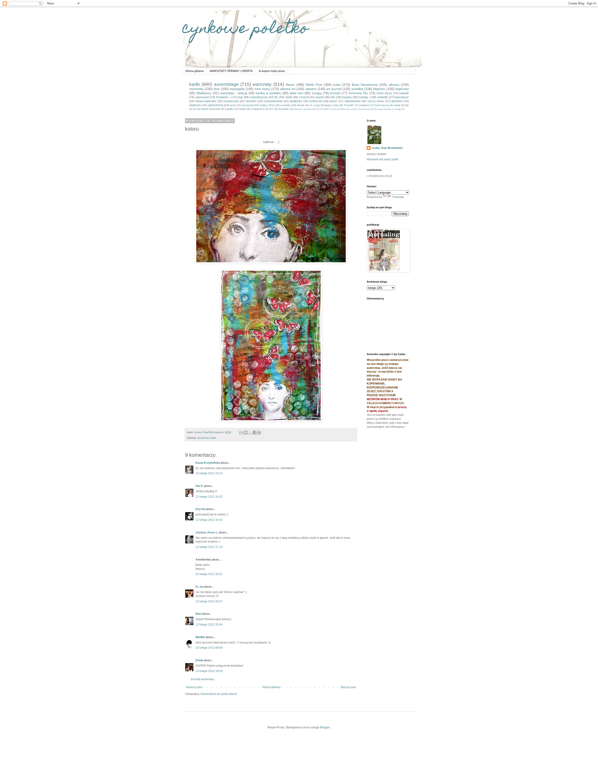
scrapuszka (257, 109)
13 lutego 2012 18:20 (209, 671)
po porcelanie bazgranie (206, 109)
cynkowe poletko (245, 29)
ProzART (325, 109)
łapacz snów (331, 105)
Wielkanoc (204, 93)
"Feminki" (348, 105)
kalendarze (402, 97)
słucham (251, 101)
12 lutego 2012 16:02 (209, 496)
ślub (217, 89)
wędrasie (195, 105)
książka (347, 97)
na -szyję (314, 105)
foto (333, 97)
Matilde (200, 637)
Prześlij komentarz (202, 679)
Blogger (325, 727)
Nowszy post (194, 687)
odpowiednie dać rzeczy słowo (364, 101)
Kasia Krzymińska (208, 462)
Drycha (200, 509)
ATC (271, 109)
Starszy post (348, 687)
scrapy (317, 93)
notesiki (404, 93)
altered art (287, 89)
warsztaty (262, 84)
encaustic (283, 109)
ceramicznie (231, 101)
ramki (288, 97)
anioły (397, 105)
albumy (394, 84)
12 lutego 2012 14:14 (209, 473)
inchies (353, 109)
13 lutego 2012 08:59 (209, 647)
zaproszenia (215, 105)
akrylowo (397, 101)
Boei (199, 613)
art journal (334, 89)
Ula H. (199, 486)
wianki (320, 97)
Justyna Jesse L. (207, 532)
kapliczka (402, 89)
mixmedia (196, 89)
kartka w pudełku (268, 93)
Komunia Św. (358, 93)
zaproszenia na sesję (389, 109)
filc (276, 97)
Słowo (290, 84)
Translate (398, 197)
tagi (240, 97)
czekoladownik (273, 101)
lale (407, 105)
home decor (384, 93)
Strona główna (194, 71)
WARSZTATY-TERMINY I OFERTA (231, 71)
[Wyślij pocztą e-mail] (241, 432)
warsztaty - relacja (233, 93)
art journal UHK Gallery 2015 (258, 105)
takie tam (296, 93)
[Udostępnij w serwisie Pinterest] (259, 432)
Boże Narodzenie (365, 84)
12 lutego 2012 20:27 (209, 601)
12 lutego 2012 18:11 (209, 574)
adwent (311, 89)
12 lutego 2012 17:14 (209, 547)
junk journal (367, 109)
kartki (194, 84)
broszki (335, 93)
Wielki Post (314, 84)
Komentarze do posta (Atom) (219, 694)
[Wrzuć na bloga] (245, 432)
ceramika (285, 105)
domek (301, 105)
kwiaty (242, 109)
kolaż (337, 84)
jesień (333, 101)
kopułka (229, 109)
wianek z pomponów (305, 109)
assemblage (226, 84)
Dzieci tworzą (381, 105)
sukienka (364, 105)
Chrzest (304, 97)
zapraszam (202, 97)
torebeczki (315, 101)
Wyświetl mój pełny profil (382, 159)
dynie (233, 105)
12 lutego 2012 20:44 (209, 624)
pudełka (357, 89)
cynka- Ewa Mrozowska (387, 148)
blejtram (379, 89)
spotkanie (296, 101)
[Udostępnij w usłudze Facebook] (254, 432)
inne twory (262, 89)
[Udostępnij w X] (250, 432)
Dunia (199, 660)
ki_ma (200, 586)
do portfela (339, 109)
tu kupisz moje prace (272, 71)
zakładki (382, 97)
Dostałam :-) (224, 97)
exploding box (259, 97)
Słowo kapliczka (205, 101)
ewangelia (237, 89)
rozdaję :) (364, 97)
